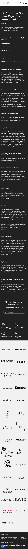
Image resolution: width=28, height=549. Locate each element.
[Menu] (26, 3)
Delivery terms (15, 538)
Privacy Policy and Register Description (7, 538)
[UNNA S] (6, 3)
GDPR (19, 537)
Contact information (23, 538)
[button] (20, 3)
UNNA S (11, 542)
